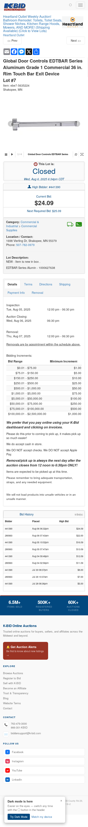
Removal (37, 293)
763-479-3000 (19, 723)
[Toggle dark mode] (70, 5)
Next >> (76, 40)
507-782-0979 (25, 245)
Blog (5, 698)
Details (12, 284)
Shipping (64, 284)
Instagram (15, 761)
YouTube (14, 770)
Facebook (15, 752)
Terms (28, 284)
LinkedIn (14, 779)
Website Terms (12, 703)
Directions (45, 284)
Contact (7, 708)
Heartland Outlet (13, 35)
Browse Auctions (13, 673)
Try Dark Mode (18, 817)
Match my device (42, 817)
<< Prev (12, 40)
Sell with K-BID (12, 683)
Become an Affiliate (14, 688)
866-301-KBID (19, 727)
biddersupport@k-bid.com (26, 733)
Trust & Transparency (15, 693)
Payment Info (16, 293)
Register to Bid (12, 678)
